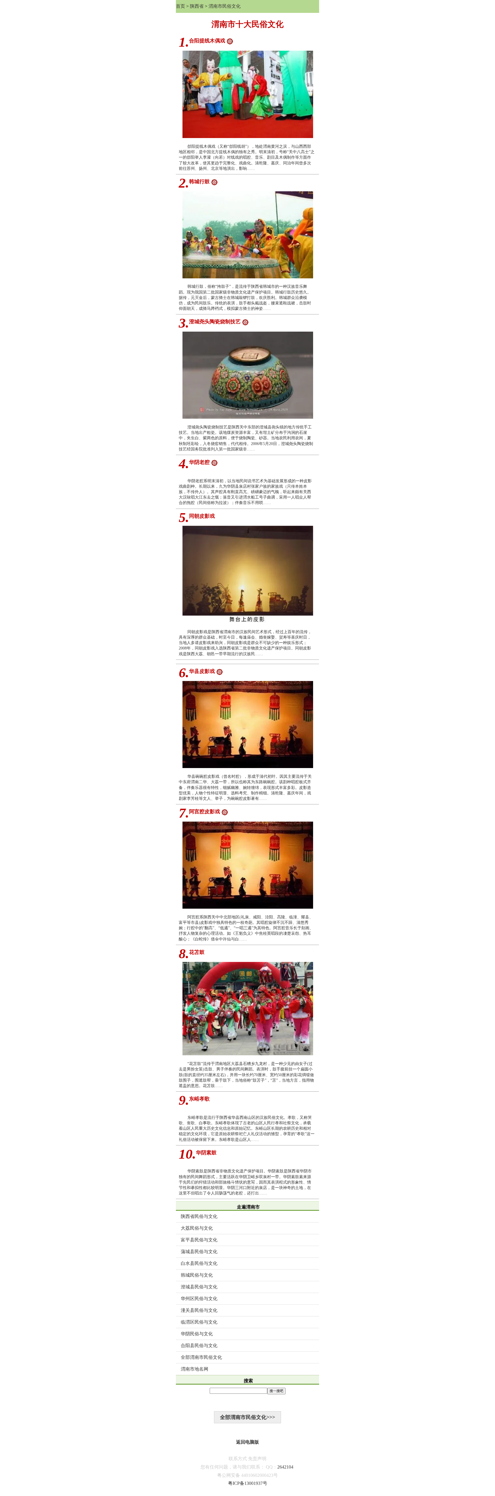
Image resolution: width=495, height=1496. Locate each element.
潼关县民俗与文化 (199, 1310)
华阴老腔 (199, 462)
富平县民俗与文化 (199, 1239)
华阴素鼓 (206, 1153)
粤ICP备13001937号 (247, 1483)
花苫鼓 (197, 952)
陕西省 (197, 6)
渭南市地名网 (194, 1369)
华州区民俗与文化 (199, 1298)
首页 (180, 6)
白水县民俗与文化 (199, 1263)
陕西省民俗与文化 (199, 1216)
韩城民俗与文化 (197, 1275)
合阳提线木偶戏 (207, 41)
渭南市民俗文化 (225, 6)
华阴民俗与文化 (197, 1333)
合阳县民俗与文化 (199, 1345)
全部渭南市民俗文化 (201, 1357)
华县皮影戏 (202, 671)
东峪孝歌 (199, 1099)
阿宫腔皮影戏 (204, 811)
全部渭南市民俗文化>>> (247, 1417)
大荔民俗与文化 (197, 1228)
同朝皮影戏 (202, 516)
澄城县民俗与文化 (199, 1286)
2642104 (285, 1466)
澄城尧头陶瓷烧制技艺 (215, 321)
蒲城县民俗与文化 (199, 1251)
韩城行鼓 (199, 181)
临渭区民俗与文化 (199, 1322)
